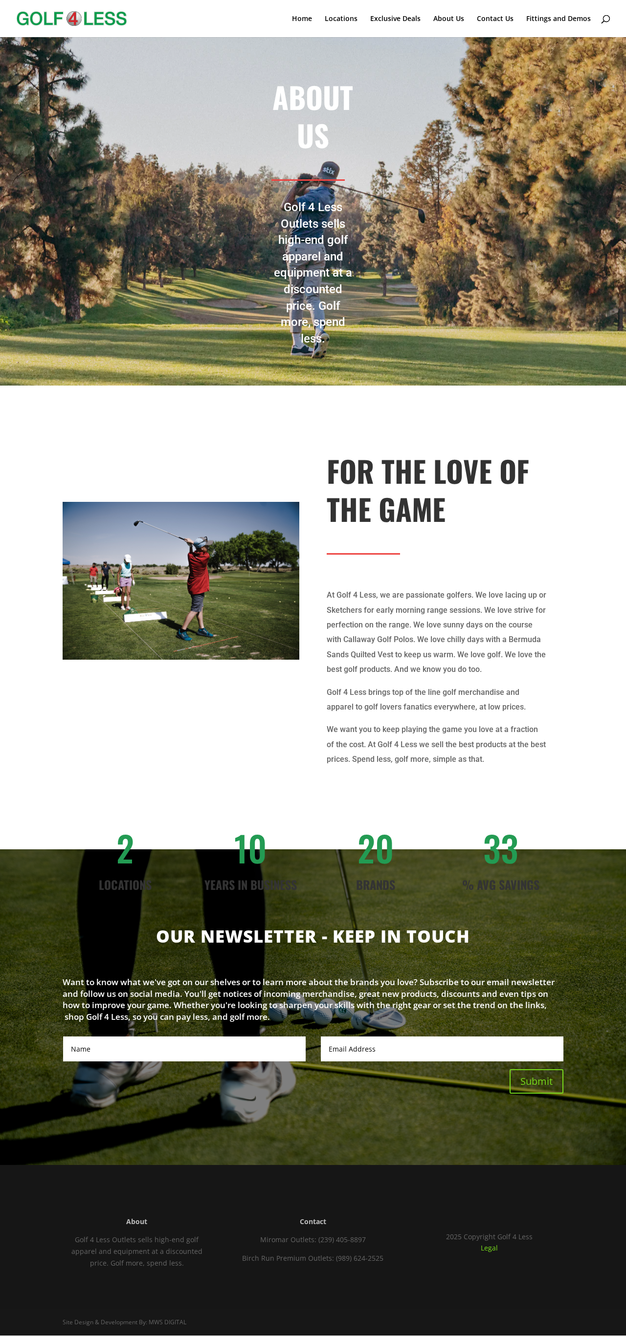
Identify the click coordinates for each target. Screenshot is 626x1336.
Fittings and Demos (558, 19)
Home (302, 19)
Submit (536, 1081)
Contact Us (495, 19)
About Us (448, 19)
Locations (341, 19)
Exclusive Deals (395, 19)
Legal (489, 1247)
